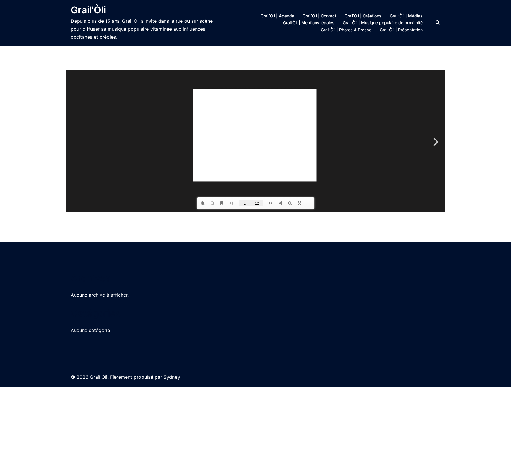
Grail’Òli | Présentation (401, 29)
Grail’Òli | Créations (363, 15)
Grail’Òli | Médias (406, 15)
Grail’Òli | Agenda (277, 15)
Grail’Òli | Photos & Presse (346, 29)
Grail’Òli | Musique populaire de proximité (383, 22)
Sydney (172, 377)
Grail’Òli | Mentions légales (308, 22)
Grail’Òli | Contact (319, 15)
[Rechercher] (438, 22)
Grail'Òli (88, 10)
